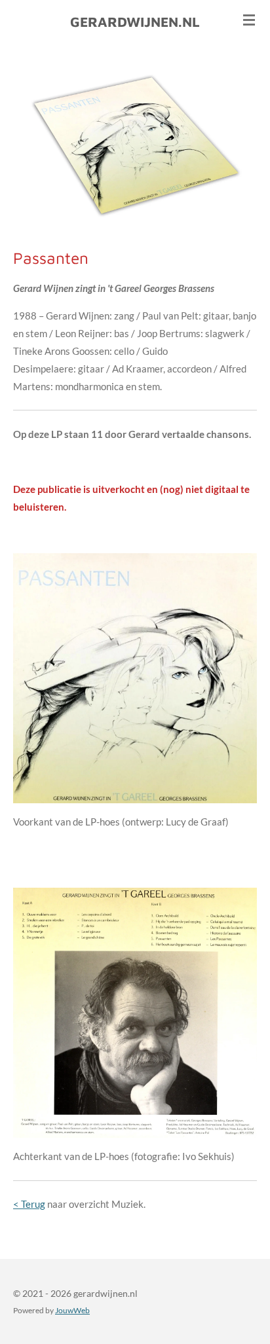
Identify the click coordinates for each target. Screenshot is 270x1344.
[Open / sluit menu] (249, 20)
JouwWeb (72, 1310)
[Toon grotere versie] (135, 678)
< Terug (29, 1204)
